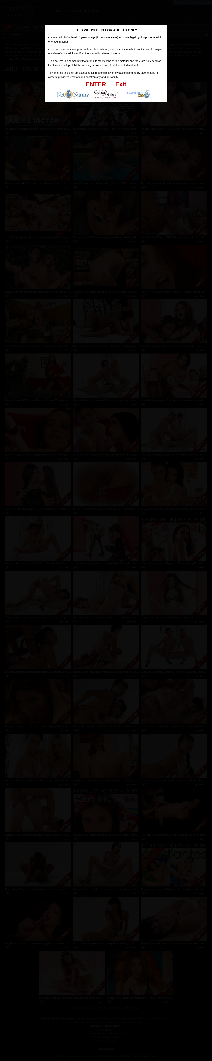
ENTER (96, 84)
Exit (120, 84)
